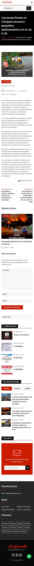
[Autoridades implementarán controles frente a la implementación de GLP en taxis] (6, 423)
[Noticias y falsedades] (6, 335)
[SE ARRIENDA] (6, 347)
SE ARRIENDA (18, 346)
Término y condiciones (24, 509)
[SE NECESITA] (6, 358)
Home (5, 37)
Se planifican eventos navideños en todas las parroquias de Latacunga (8, 195)
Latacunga (11, 37)
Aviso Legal (5, 507)
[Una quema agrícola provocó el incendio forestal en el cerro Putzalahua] (6, 411)
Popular (17, 388)
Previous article (7, 189)
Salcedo (9, 531)
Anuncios (5, 523)
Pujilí (3, 531)
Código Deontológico (8, 509)
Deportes (27, 523)
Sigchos (24, 531)
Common (27, 388)
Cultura (20, 523)
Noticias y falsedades (21, 335)
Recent (6, 388)
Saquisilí (16, 531)
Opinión (20, 527)
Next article (28, 189)
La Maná (4, 527)
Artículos (12, 523)
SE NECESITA (18, 358)
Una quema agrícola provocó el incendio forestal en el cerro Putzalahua (22, 413)
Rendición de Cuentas (23, 507)
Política (27, 527)
